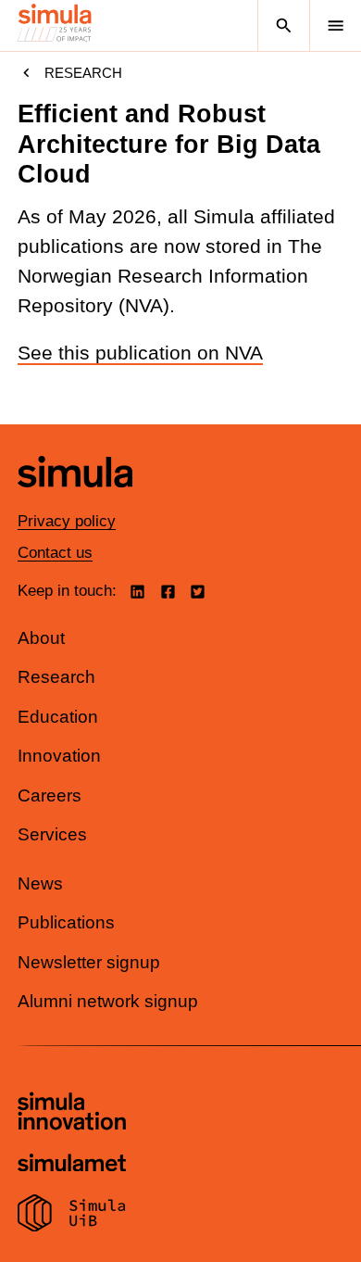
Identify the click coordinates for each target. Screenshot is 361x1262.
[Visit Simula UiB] (72, 1215)
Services (52, 834)
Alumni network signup (108, 1001)
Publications (66, 922)
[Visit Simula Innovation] (72, 1114)
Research (83, 73)
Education (58, 716)
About (41, 638)
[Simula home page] (75, 501)
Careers (49, 795)
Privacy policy (67, 521)
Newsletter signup (89, 962)
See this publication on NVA (140, 353)
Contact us (55, 553)
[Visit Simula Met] (72, 1165)
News (40, 883)
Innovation (59, 755)
